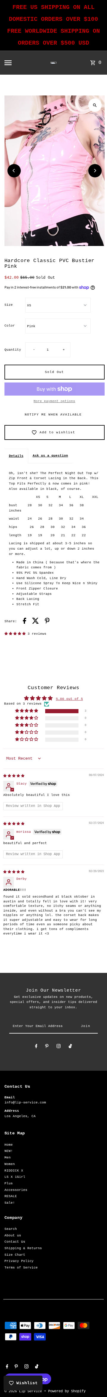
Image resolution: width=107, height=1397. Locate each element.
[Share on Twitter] (35, 622)
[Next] (95, 170)
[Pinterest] (46, 1047)
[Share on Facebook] (24, 622)
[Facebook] (36, 1047)
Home (8, 1145)
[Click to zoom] (95, 105)
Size (8, 305)
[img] (13, 776)
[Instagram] (58, 1047)
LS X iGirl (14, 1177)
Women (9, 1164)
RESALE (10, 1196)
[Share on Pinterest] (47, 622)
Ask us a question (50, 455)
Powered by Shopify (67, 1391)
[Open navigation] (16, 62)
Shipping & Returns (23, 1248)
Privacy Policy (19, 1261)
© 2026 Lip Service (24, 1391)
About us (12, 1235)
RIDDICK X (13, 1170)
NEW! (8, 1151)
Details (16, 456)
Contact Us (14, 1242)
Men (7, 1157)
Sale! (9, 1203)
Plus (8, 1183)
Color (9, 325)
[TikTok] (70, 1047)
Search (10, 1229)
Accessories (15, 1190)
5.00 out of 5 (69, 699)
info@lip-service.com (25, 1102)
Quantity (12, 350)
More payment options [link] (54, 401)
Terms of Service (21, 1267)
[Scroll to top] (94, 1381)
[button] (16, 634)
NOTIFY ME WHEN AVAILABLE (53, 414)
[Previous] (14, 170)
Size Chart (14, 1255)
